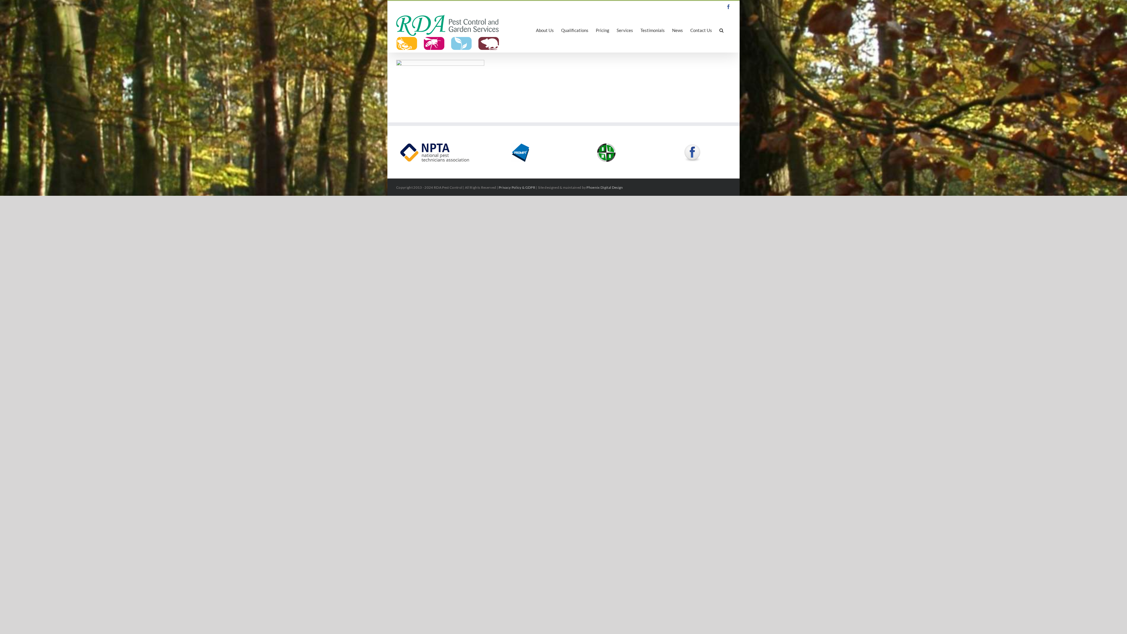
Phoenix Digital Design (604, 187)
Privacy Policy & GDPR (517, 187)
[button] (721, 30)
